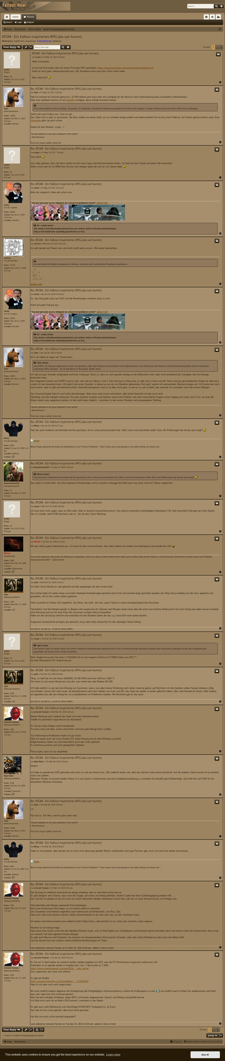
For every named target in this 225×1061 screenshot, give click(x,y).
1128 (12, 783)
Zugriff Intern (19, 41)
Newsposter (31, 41)
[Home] (35, 6)
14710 (12, 265)
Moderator (57, 41)
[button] (221, 47)
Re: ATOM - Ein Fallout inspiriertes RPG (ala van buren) (66, 88)
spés (6, 594)
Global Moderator (44, 41)
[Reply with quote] (218, 54)
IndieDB (70, 100)
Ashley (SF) (36, 284)
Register (30, 22)
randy (6, 205)
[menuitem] (206, 17)
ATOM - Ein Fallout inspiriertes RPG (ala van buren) (42, 36)
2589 (12, 560)
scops (6, 69)
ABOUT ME (102, 203)
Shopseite (36, 120)
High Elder (9, 776)
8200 (12, 445)
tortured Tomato (11, 722)
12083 (12, 116)
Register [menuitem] (219, 18)
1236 (12, 602)
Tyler (6, 109)
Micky (6, 438)
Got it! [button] (205, 1054)
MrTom (7, 553)
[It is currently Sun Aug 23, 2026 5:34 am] (220, 29)
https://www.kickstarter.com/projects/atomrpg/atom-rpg (125, 68)
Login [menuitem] (213, 18)
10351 (12, 212)
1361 (12, 729)
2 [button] (217, 47)
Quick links (7, 18)
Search (9, 22)
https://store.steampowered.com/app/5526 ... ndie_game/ (60, 968)
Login (19, 22)
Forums (30, 17)
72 (11, 490)
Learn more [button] (113, 1054)
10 (11, 77)
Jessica (7, 258)
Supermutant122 (11, 483)
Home (15, 17)
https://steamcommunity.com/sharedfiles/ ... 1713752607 (60, 981)
